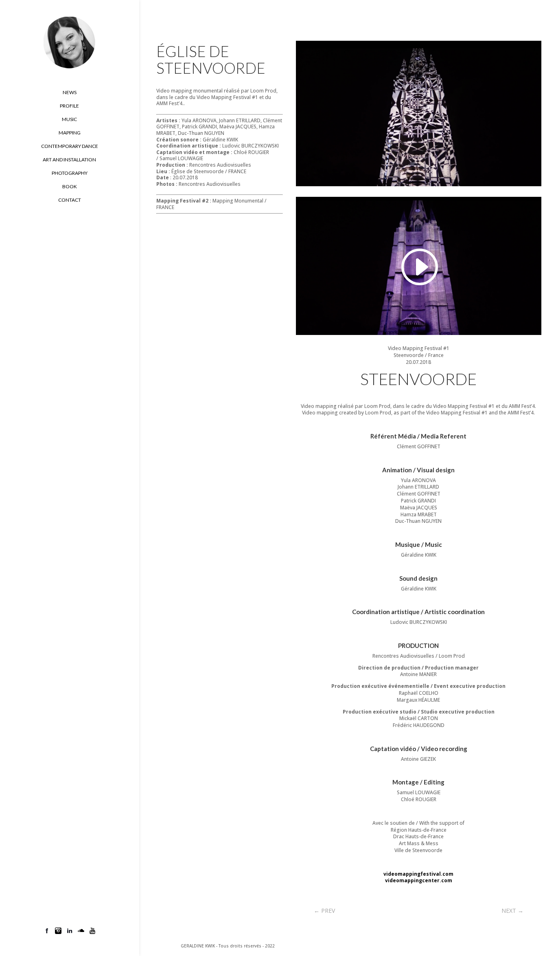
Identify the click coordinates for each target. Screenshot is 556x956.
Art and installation (69, 160)
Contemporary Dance (69, 146)
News (70, 92)
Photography (70, 173)
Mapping (70, 133)
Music (69, 119)
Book (69, 186)
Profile (69, 106)
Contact (69, 200)
